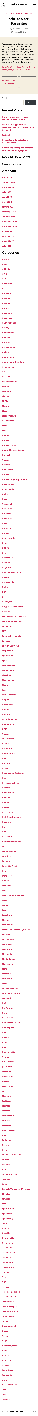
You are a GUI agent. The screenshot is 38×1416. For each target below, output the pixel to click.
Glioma (5, 744)
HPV (4, 832)
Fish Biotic (6, 675)
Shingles (6, 1194)
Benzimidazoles (9, 381)
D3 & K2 (5, 548)
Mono (4, 969)
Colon (4, 499)
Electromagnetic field (12, 621)
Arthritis (6, 342)
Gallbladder (7, 704)
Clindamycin (8, 489)
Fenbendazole (8, 665)
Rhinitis (5, 1160)
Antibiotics (7, 318)
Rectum (5, 1145)
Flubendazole (8, 680)
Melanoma (7, 949)
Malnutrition (7, 925)
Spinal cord (7, 1213)
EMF (4, 631)
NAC (4, 1003)
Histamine (6, 822)
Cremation (7, 528)
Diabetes (6, 563)
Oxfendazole (8, 1062)
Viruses (28, 14)
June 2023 (7, 197)
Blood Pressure (9, 416)
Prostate (6, 1106)
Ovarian (5, 1057)
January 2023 (8, 217)
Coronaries (7, 514)
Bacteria (6, 377)
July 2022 (6, 246)
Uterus (5, 1331)
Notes (4, 1032)
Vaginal (5, 1341)
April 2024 (7, 177)
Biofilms (6, 401)
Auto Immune (8, 357)
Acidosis (6, 259)
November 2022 (9, 226)
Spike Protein (8, 1209)
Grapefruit (7, 749)
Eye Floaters (7, 656)
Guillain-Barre (8, 753)
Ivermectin (7, 876)
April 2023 (7, 202)
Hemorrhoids (8, 793)
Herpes (5, 807)
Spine (4, 1223)
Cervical (6, 455)
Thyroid (5, 1272)
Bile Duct (6, 396)
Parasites (19, 14)
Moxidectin (7, 979)
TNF (4, 1282)
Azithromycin (8, 367)
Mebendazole (8, 939)
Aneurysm (7, 313)
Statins (5, 1228)
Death (5, 553)
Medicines (7, 944)
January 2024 (8, 182)
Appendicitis (8, 333)
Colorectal (7, 504)
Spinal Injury (8, 1218)
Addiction (6, 269)
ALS (4, 288)
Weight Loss (7, 1370)
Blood (4, 411)
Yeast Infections (9, 1385)
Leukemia (6, 886)
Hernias (5, 802)
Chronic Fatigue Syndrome (14, 479)
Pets (4, 1091)
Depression (7, 558)
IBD (3, 846)
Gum (4, 758)
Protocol (6, 135)
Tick (4, 1277)
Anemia (5, 308)
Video (4, 1350)
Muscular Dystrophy (11, 993)
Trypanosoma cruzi (11, 1311)
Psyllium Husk (8, 1130)
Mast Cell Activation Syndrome (16, 930)
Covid (5, 523)
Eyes (4, 660)
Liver (4, 890)
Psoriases (6, 1125)
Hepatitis (6, 797)
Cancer (5, 435)
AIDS (4, 279)
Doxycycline (7, 602)
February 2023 (9, 212)
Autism (5, 352)
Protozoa (6, 1120)
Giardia (5, 734)
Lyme (4, 910)
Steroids (6, 1233)
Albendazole (8, 284)
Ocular (5, 1042)
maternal (6, 934)
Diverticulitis (8, 582)
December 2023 (9, 187)
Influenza (6, 861)
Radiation (6, 1140)
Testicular (6, 1257)
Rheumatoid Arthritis (11, 1155)
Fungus (5, 700)
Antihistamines (9, 323)
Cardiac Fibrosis (9, 445)
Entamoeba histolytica (12, 636)
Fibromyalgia (8, 670)
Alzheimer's (7, 293)
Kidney (5, 881)
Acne (4, 264)
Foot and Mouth (9, 695)
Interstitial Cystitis (10, 866)
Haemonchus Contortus (13, 773)
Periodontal (7, 1086)
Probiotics (6, 1101)
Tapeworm (7, 1248)
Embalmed (7, 626)
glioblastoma (8, 739)
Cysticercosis (8, 538)
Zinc (4, 1395)
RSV (4, 1169)
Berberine (6, 386)
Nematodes (7, 1018)
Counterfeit (7, 519)
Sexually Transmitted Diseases (16, 1189)
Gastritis (6, 714)
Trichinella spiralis (10, 1306)
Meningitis (7, 954)
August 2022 (8, 241)
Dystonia (6, 611)
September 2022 (10, 236)
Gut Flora (6, 763)
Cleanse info (8, 484)
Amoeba (6, 298)
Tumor (5, 1321)
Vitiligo (5, 1365)
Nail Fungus (7, 1008)
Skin (4, 1204)
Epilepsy (6, 641)
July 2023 (6, 192)
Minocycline (7, 964)
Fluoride (6, 685)
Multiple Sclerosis (10, 988)
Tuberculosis (8, 1316)
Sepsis (5, 1184)
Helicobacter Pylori (11, 783)
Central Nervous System (13, 450)
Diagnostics (7, 567)
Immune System (9, 851)
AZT (4, 372)
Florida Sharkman (19, 4)
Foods (5, 690)
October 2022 (8, 231)
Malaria (5, 920)
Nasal (4, 1013)
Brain (4, 426)
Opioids (5, 1047)
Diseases (10, 14)
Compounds (7, 509)
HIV (3, 827)
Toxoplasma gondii (11, 1292)
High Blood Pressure (11, 817)
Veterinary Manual (10, 1346)
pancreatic (7, 1067)
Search (4, 98)
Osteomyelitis (8, 1052)
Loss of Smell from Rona (13, 895)
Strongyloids (8, 1238)
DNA (4, 592)
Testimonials (8, 1262)
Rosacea (6, 1164)
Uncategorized (9, 1326)
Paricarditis (7, 1076)
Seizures (6, 1179)
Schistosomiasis (9, 1174)
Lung (4, 900)
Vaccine (6, 1336)
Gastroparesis (8, 724)
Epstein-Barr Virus (10, 646)
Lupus (5, 905)
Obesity (5, 1037)
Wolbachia (7, 1375)
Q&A (4, 1135)
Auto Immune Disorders (13, 362)
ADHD (4, 274)
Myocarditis (7, 998)
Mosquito (6, 974)
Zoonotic (6, 1399)
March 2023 (7, 207)
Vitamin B (6, 1360)
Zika (4, 1390)
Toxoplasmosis (9, 1297)
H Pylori (5, 768)
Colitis (5, 494)
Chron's (5, 474)
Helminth (6, 788)
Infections (6, 856)
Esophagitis (7, 651)
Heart (4, 778)
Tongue (5, 1287)
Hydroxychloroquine (11, 841)
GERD (4, 729)
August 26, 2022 (20, 32)
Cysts (4, 543)
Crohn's (5, 533)
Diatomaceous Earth (11, 572)
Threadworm (8, 1267)
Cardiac (6, 440)
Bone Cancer (8, 421)
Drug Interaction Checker (13, 607)
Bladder (5, 406)
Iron (4, 871)
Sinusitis (6, 1199)
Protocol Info (8, 1116)
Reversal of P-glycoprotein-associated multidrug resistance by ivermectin (18, 127)
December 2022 (9, 221)
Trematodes (7, 1302)
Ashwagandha (8, 347)
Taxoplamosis (8, 1253)
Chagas (5, 460)
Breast (5, 430)
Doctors (5, 597)
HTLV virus (7, 837)
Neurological (8, 1027)
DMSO (5, 587)
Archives (6, 337)
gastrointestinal (9, 719)
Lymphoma (7, 915)
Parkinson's (7, 1081)
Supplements (8, 1243)
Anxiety (5, 328)
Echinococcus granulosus (14, 616)
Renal (4, 1150)
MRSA (5, 983)
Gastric (5, 709)
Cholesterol (7, 470)
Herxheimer (7, 812)
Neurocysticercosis (11, 1023)
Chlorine (6, 465)
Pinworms (6, 1096)
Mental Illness (8, 959)
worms (5, 1380)
